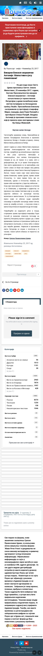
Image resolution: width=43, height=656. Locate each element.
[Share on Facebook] (3, 290)
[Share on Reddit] (18, 290)
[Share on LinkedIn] (22, 290)
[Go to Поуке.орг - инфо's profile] (6, 64)
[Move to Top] (39, 652)
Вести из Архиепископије (22, 380)
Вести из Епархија (22, 383)
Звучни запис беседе (21, 130)
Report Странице (14, 265)
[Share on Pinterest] (14, 290)
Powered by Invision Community (21, 652)
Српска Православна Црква (20, 238)
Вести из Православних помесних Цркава (23, 385)
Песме (22, 405)
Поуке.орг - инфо (13, 69)
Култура (22, 365)
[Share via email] (7, 290)
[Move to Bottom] (34, 652)
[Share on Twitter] (11, 290)
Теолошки (22, 403)
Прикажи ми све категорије (21, 443)
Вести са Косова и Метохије (22, 388)
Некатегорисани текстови (22, 408)
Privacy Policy (15, 647)
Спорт (22, 368)
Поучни (22, 400)
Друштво (22, 363)
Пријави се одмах (22, 333)
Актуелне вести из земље (22, 360)
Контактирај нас (27, 647)
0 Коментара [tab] (11, 302)
